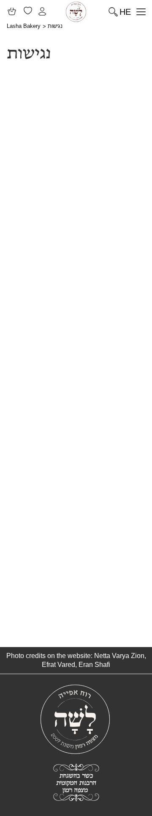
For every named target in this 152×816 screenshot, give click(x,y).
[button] (138, 11)
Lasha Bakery (24, 26)
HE (125, 12)
